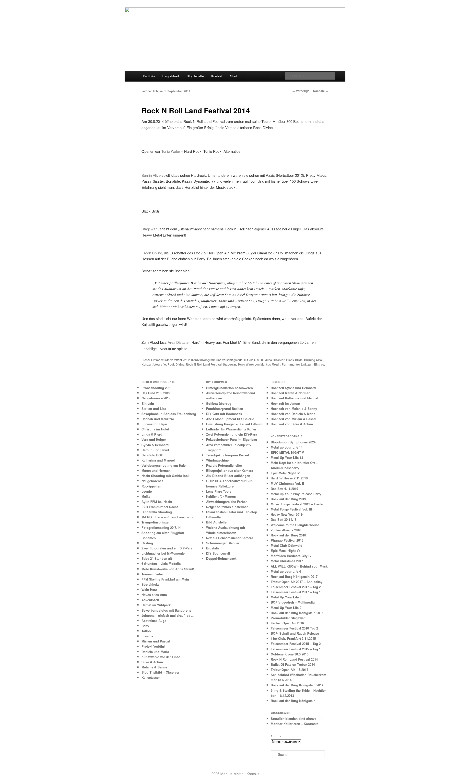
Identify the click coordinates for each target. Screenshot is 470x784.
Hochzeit (278, 382)
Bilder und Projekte (158, 382)
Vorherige (300, 91)
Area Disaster (275, 360)
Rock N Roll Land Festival (204, 364)
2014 (252, 360)
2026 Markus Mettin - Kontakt (235, 773)
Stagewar (149, 228)
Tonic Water (246, 364)
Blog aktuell (170, 76)
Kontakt (216, 76)
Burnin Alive (151, 175)
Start (233, 76)
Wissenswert (281, 712)
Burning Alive (313, 360)
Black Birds (294, 360)
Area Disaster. (179, 342)
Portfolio (149, 76)
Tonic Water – (172, 151)
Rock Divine (151, 252)
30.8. (260, 360)
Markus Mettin (270, 364)
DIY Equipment (217, 382)
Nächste (321, 91)
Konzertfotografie (203, 360)
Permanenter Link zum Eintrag (303, 364)
